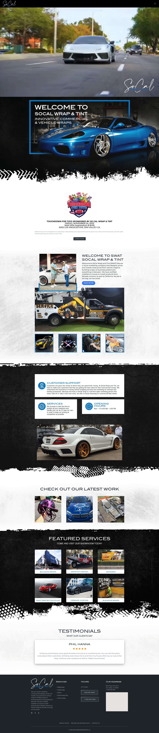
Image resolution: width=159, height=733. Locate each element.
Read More (89, 283)
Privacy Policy (64, 723)
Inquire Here (89, 692)
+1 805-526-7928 (89, 699)
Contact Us (96, 723)
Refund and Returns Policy (80, 723)
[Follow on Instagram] (31, 713)
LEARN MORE (79, 239)
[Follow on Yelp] (38, 713)
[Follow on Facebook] (35, 713)
